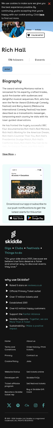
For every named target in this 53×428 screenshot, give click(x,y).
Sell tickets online (35, 371)
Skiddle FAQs (33, 377)
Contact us (32, 355)
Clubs (19, 248)
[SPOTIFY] (18, 405)
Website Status (12, 371)
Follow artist (37, 35)
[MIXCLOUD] (26, 405)
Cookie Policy (11, 361)
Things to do (13, 252)
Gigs (8, 248)
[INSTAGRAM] (35, 405)
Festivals (33, 248)
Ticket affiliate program (12, 384)
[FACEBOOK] (43, 405)
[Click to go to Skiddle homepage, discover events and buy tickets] (13, 236)
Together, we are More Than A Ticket (29, 320)
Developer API (12, 377)
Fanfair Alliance (31, 314)
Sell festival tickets (35, 383)
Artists (38, 30)
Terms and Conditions (10, 348)
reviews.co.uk (35, 285)
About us (30, 341)
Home (28, 30)
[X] (9, 405)
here (41, 14)
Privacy (8, 355)
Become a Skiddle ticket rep (13, 393)
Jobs (28, 361)
